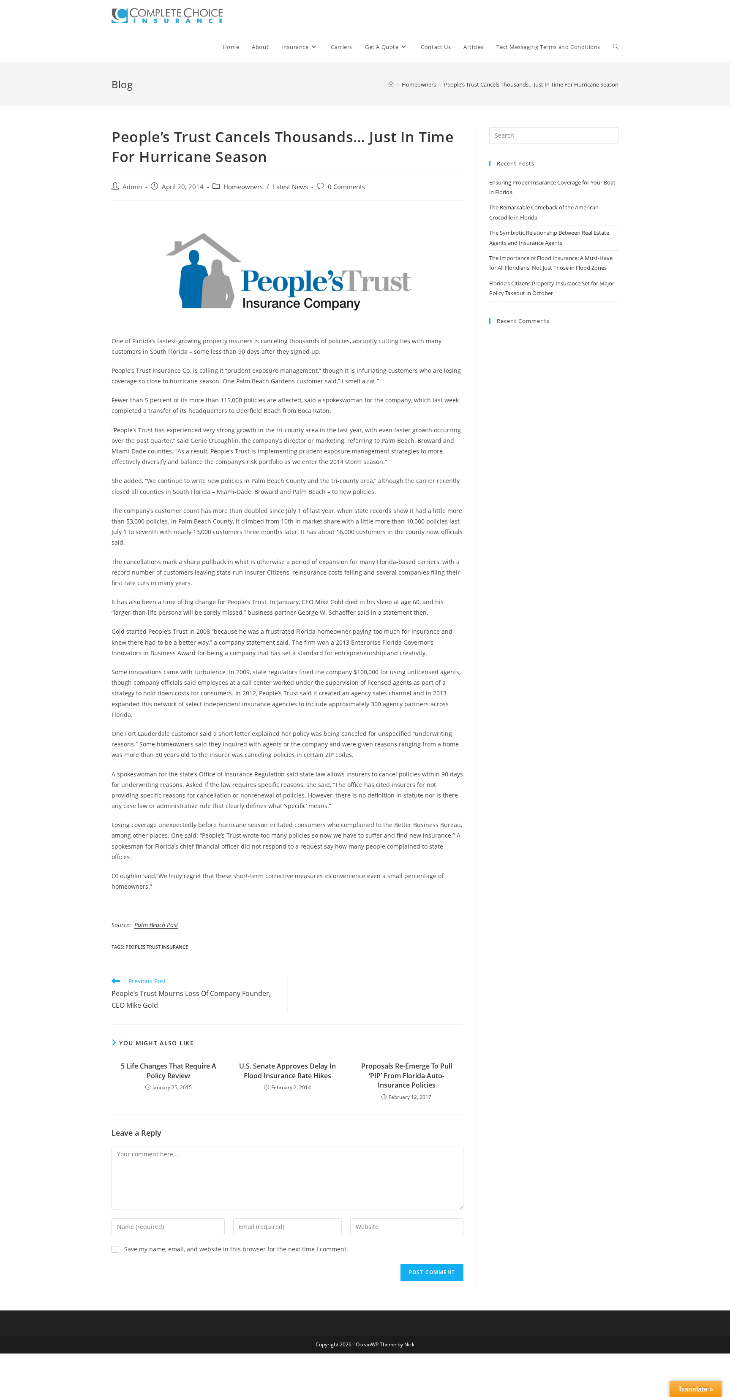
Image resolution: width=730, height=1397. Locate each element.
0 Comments (346, 187)
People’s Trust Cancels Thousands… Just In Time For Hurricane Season (531, 84)
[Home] (391, 84)
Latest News (290, 187)
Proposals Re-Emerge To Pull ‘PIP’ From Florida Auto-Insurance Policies (406, 1075)
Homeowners (243, 187)
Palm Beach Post (156, 925)
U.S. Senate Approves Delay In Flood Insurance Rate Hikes (287, 1070)
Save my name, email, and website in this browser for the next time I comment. (236, 1249)
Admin (132, 187)
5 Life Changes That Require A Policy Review (168, 1070)
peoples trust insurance (156, 947)
